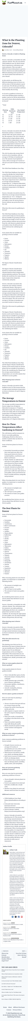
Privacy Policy (17, 1010)
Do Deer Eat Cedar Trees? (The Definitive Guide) (12, 980)
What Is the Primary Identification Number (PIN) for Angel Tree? (7, 955)
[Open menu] (25, 3)
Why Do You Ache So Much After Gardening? (11, 929)
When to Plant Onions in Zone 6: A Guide (13, 924)
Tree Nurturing (13, 932)
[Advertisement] (14, 20)
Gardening (13, 927)
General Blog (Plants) (18, 50)
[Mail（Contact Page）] (12, 917)
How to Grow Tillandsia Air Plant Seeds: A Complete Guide (13, 940)
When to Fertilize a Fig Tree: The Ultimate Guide (11, 992)
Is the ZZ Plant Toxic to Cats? (7, 989)
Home (5, 1007)
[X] (15, 917)
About (10, 1007)
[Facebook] (19, 917)
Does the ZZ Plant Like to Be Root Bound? (21, 954)
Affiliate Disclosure (19, 1007)
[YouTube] (22, 917)
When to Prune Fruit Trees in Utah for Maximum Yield (12, 935)
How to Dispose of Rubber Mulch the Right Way (11, 999)
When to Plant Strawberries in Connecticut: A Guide (12, 973)
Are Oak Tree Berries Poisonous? (8, 983)
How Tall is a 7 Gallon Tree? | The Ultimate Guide (12, 986)
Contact (9, 1010)
